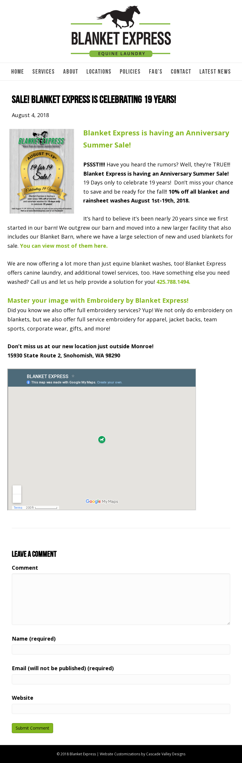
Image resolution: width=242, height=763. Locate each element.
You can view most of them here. (64, 245)
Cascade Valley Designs (165, 753)
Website (22, 697)
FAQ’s (156, 71)
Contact (181, 71)
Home (17, 71)
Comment (25, 567)
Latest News (215, 71)
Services (43, 71)
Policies (130, 71)
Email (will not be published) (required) (63, 668)
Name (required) (33, 638)
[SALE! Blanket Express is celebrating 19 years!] (41, 170)
